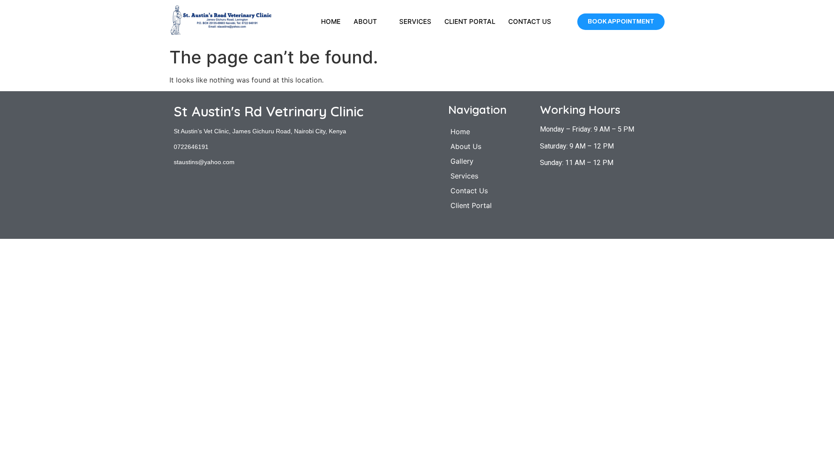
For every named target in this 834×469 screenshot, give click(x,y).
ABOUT (365, 21)
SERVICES (415, 21)
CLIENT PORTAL (469, 21)
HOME (331, 21)
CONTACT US (529, 21)
